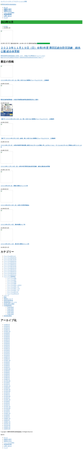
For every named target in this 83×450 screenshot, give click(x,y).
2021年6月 (7, 350)
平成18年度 (10, 307)
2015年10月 (7, 391)
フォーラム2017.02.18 (10, 259)
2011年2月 (7, 411)
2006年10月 (7, 428)
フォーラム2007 (11, 280)
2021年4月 (7, 352)
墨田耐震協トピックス (43, 43)
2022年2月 (7, 347)
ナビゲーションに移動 (20, 1)
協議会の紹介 (8, 439)
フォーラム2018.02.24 (10, 261)
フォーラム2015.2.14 (10, 256)
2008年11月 (7, 422)
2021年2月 (7, 355)
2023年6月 (7, 335)
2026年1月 (7, 324)
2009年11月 (7, 418)
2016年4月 (7, 387)
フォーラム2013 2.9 (12, 292)
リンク (6, 447)
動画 (5, 297)
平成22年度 (10, 314)
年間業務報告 (8, 305)
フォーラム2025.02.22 (10, 273)
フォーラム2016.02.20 (10, 258)
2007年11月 (7, 423)
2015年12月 (7, 389)
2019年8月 (7, 364)
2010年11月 (7, 413)
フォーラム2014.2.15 (13, 293)
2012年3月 (7, 403)
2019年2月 (7, 367)
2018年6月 (7, 374)
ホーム (6, 437)
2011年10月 (7, 408)
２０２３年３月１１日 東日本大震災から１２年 (15, 244)
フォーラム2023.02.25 (10, 269)
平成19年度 (10, 309)
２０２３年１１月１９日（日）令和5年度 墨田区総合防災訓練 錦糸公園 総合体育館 (25, 166)
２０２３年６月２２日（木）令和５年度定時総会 (15, 205)
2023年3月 (7, 338)
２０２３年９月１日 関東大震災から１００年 (14, 185)
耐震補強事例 (8, 316)
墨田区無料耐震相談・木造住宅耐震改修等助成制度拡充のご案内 (19, 99)
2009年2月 (7, 420)
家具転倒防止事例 (9, 304)
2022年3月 (7, 345)
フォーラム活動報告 (10, 276)
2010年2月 (7, 416)
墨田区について (8, 298)
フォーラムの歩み (9, 442)
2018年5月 (7, 376)
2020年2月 (7, 358)
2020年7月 (7, 357)
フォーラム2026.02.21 (10, 275)
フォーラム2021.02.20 (10, 266)
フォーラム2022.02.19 (10, 268)
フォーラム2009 (11, 283)
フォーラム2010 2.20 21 (14, 285)
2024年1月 (7, 329)
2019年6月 (7, 365)
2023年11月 (7, 331)
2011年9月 (7, 410)
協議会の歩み (8, 441)
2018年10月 (7, 369)
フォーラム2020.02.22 (10, 264)
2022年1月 (7, 348)
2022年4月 (7, 343)
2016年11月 (7, 386)
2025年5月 (7, 326)
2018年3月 (7, 377)
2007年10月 (7, 425)
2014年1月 (7, 394)
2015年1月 (7, 393)
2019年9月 (7, 362)
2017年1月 (7, 384)
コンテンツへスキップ (7, 1)
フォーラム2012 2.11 (13, 288)
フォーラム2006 (11, 278)
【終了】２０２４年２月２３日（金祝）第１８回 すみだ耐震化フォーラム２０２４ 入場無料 (28, 138)
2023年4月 (7, 336)
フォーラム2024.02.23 (10, 271)
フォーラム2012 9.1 (13, 290)
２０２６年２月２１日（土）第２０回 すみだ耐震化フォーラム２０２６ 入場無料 (25, 80)
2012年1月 (7, 405)
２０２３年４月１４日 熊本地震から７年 (13, 224)
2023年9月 (7, 333)
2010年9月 (7, 415)
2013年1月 (7, 398)
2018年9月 (7, 370)
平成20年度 (10, 310)
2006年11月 (7, 427)
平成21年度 (10, 312)
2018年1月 (7, 379)
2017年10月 (7, 381)
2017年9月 (7, 382)
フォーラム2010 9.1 (13, 287)
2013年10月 (7, 396)
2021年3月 (7, 353)
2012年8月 (7, 401)
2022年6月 (7, 341)
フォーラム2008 (11, 281)
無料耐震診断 (8, 444)
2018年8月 (7, 372)
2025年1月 (7, 328)
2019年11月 (7, 360)
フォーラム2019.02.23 (10, 263)
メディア (6, 295)
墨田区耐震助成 (8, 300)
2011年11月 (7, 406)
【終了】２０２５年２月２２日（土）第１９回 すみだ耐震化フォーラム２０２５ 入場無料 (27, 119)
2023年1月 (7, 340)
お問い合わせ (8, 446)
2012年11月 (7, 399)
